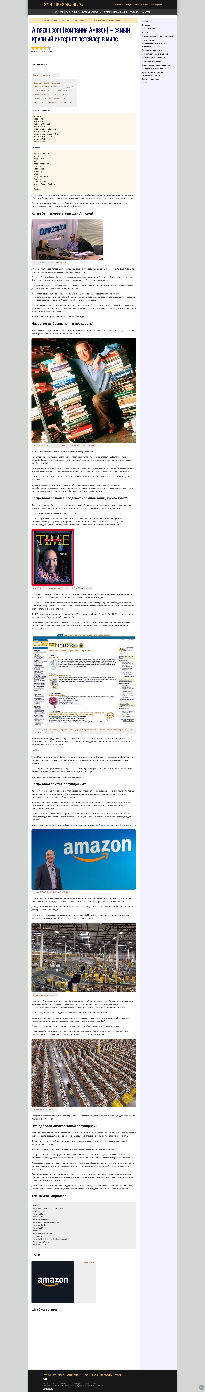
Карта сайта (48, 1389)
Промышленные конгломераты (157, 36)
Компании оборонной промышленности (152, 73)
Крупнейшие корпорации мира (63, 4)
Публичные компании (115, 12)
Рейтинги (134, 12)
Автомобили (148, 40)
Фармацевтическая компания (156, 65)
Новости (146, 12)
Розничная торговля (152, 50)
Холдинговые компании (153, 57)
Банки (145, 32)
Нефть (145, 21)
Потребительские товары (154, 69)
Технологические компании (155, 54)
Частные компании (91, 12)
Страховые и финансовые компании (154, 45)
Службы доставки (151, 79)
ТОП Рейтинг (72, 12)
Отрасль (59, 12)
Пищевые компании (151, 61)
